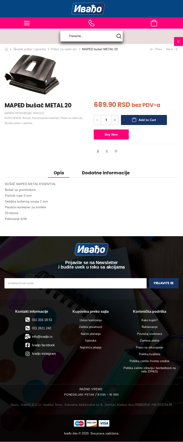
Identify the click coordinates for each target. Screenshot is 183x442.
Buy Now (111, 134)
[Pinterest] (116, 151)
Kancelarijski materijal (45, 118)
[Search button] (119, 36)
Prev (158, 49)
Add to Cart (147, 120)
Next (170, 49)
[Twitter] (106, 151)
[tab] (59, 172)
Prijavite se (164, 283)
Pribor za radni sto (64, 49)
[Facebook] (98, 151)
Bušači (27, 118)
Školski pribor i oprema (29, 49)
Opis (59, 173)
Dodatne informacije (106, 173)
